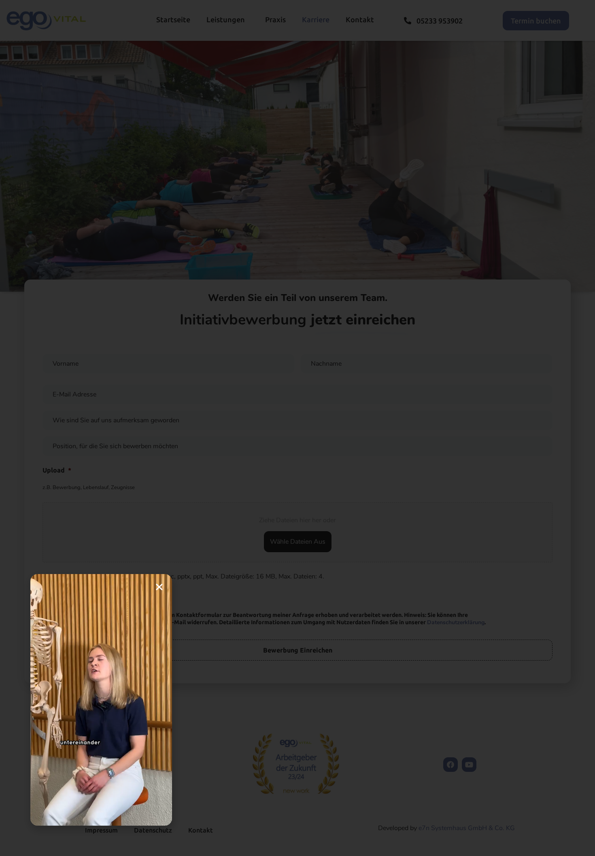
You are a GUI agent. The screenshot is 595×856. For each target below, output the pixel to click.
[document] (297, 428)
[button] (159, 586)
